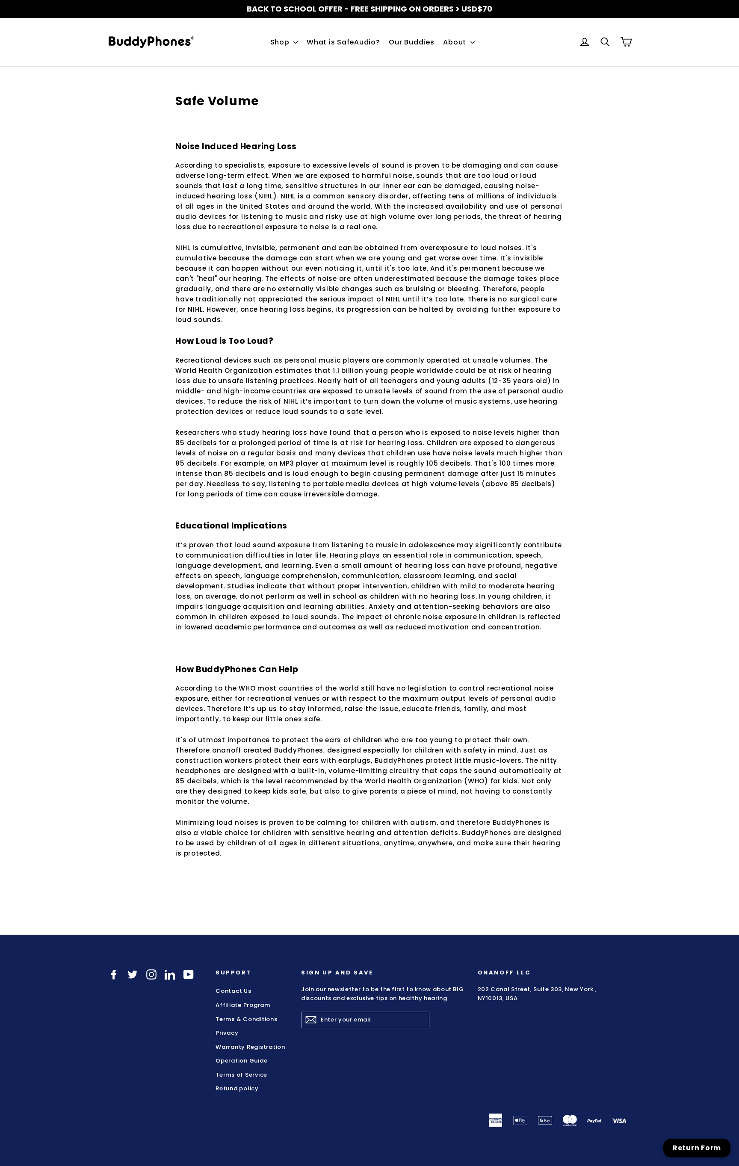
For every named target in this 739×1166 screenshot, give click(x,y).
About (455, 42)
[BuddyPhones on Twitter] (132, 974)
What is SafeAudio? (343, 42)
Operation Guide (241, 1061)
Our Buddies (411, 42)
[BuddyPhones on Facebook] (114, 974)
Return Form (697, 1148)
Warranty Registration (250, 1046)
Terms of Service (241, 1074)
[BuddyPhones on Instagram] (151, 974)
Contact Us (233, 991)
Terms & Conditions (247, 1019)
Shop (281, 42)
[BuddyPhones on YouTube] (188, 974)
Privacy (227, 1033)
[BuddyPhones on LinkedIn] (170, 974)
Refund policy (237, 1088)
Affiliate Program (243, 1005)
